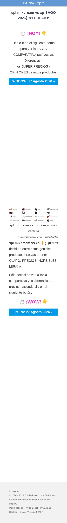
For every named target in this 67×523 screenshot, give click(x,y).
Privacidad (45, 507)
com (42, 495)
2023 (21, 495)
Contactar (14, 491)
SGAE (23, 512)
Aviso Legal (32, 507)
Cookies (13, 512)
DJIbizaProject (32, 495)
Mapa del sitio (16, 507)
